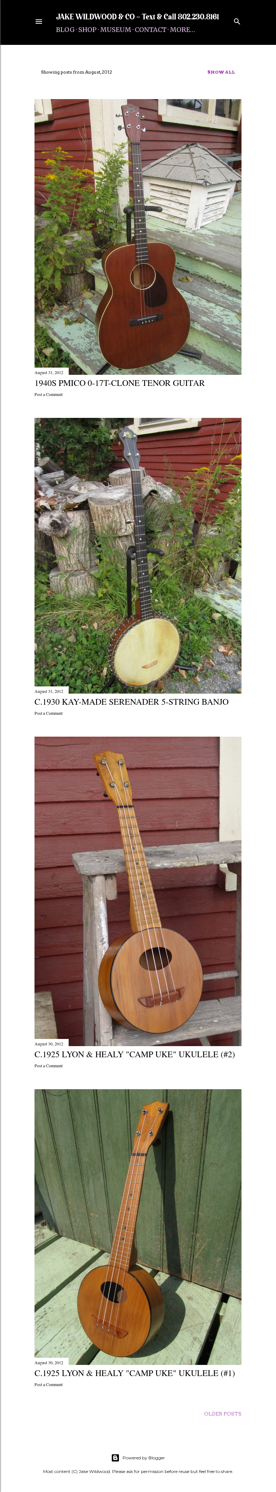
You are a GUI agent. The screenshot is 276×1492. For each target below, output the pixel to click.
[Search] (237, 20)
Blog (65, 29)
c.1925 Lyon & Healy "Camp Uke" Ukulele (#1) (134, 1373)
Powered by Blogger (144, 1457)
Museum (115, 29)
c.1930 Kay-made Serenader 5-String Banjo (131, 701)
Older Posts (223, 1414)
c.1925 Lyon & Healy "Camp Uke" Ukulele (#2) (134, 1054)
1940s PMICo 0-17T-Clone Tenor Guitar (119, 382)
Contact (150, 29)
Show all (221, 72)
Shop (87, 29)
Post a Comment (48, 394)
